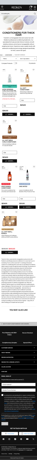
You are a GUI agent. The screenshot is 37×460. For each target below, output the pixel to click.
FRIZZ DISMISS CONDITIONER (6, 187)
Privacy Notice (21, 418)
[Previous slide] (3, 76)
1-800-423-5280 (28, 434)
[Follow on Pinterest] (21, 439)
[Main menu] (35, 8)
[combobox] (17, 13)
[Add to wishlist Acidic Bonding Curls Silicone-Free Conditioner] (16, 70)
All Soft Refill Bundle (6, 232)
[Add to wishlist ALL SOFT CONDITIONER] (33, 70)
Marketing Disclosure (26, 416)
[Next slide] (16, 76)
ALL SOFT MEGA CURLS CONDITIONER (9, 141)
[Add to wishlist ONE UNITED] (34, 167)
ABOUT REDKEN (5, 352)
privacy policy (29, 450)
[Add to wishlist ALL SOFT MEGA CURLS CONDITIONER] (16, 121)
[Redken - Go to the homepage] (17, 7)
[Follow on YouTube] (27, 439)
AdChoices (21, 450)
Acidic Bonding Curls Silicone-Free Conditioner (9, 90)
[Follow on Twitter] (33, 439)
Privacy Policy (17, 453)
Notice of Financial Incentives (12, 411)
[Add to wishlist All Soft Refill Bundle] (16, 212)
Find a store (10, 434)
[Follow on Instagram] (9, 439)
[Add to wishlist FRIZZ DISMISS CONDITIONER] (16, 167)
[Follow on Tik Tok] (15, 439)
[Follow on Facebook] (3, 439)
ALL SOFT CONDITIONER (24, 89)
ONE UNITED (23, 186)
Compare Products (7, 63)
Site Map (10, 453)
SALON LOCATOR (6, 367)
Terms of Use (4, 453)
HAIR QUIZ (4, 371)
